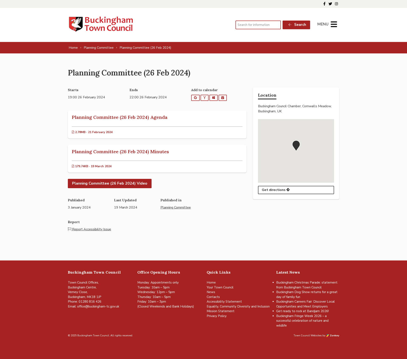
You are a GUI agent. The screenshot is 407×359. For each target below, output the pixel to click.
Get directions (274, 190)
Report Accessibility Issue (91, 229)
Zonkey (334, 335)
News (211, 292)
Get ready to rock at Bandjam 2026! (302, 311)
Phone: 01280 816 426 (84, 301)
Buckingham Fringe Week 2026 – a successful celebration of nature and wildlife (302, 321)
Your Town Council (220, 287)
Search (299, 24)
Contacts (213, 297)
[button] (296, 145)
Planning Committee (175, 207)
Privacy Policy (217, 316)
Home (211, 282)
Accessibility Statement (224, 301)
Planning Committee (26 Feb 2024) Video (109, 183)
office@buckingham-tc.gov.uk (98, 306)
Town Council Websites (308, 335)
